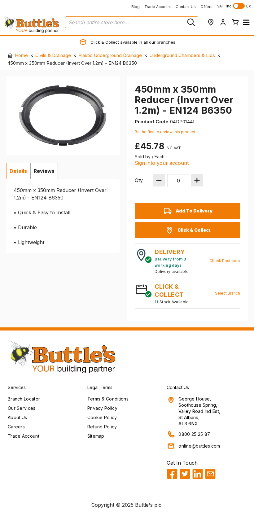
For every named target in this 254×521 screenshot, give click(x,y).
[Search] (190, 22)
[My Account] (223, 22)
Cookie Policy (102, 417)
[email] (210, 473)
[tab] (18, 171)
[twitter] (184, 473)
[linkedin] (197, 473)
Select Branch (227, 293)
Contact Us (186, 6)
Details (18, 171)
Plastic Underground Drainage (110, 55)
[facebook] (172, 473)
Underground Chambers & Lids (182, 55)
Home (21, 55)
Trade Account (157, 6)
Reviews (44, 171)
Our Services (22, 408)
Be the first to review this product (165, 131)
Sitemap (95, 436)
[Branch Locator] (210, 22)
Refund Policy (102, 426)
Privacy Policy (102, 408)
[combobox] (131, 22)
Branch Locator (24, 398)
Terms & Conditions (108, 398)
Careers (16, 426)
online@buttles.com (199, 446)
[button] (246, 22)
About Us (17, 417)
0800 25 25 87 (194, 434)
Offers (206, 6)
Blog (135, 6)
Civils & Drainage (53, 55)
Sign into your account (162, 163)
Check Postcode (224, 260)
